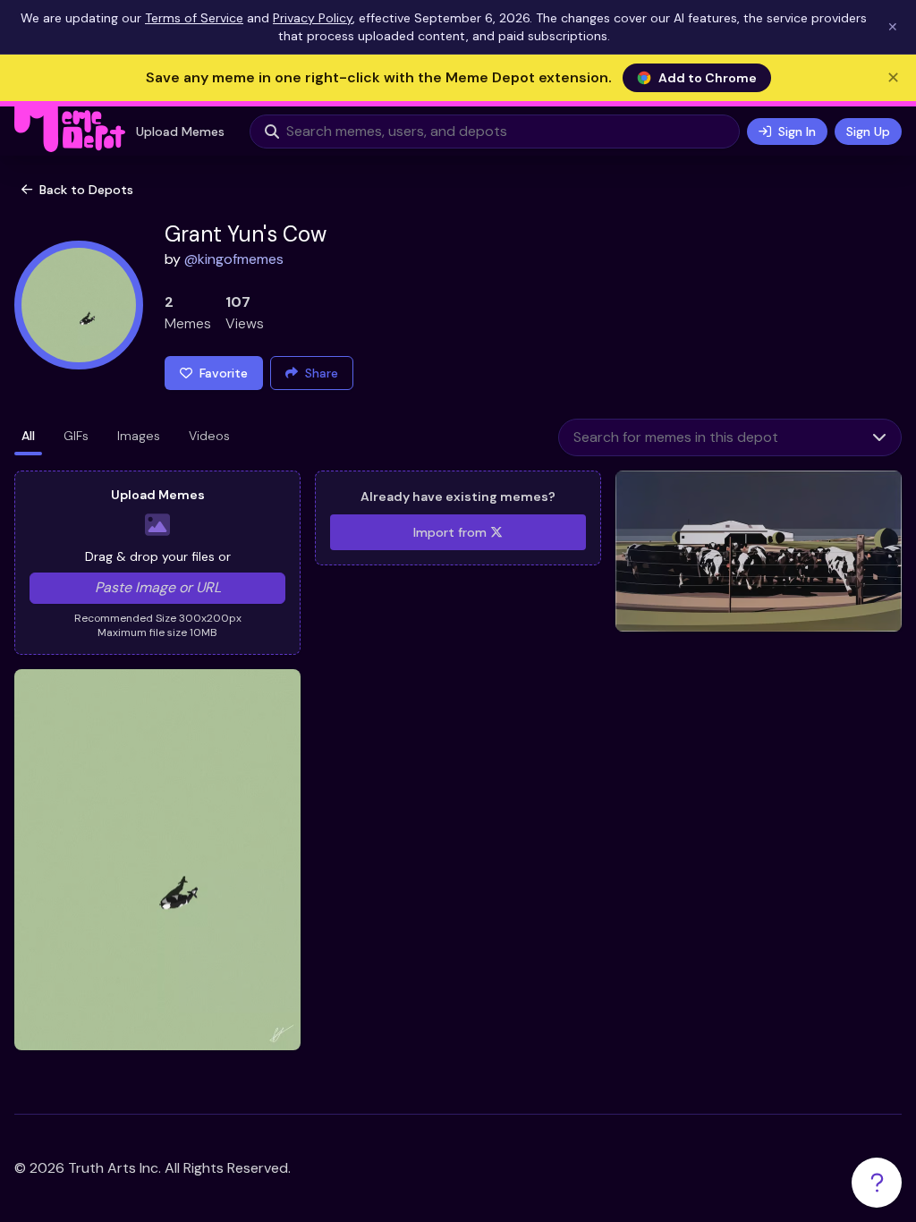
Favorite (223, 373)
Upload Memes (180, 131)
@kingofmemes (234, 259)
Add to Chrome (707, 78)
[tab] (28, 437)
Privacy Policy (312, 18)
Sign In (797, 131)
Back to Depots (86, 190)
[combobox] (708, 437)
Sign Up (868, 131)
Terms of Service (194, 18)
